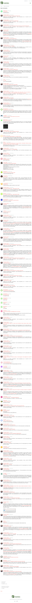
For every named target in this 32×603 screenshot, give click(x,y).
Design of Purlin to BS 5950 (7, 464)
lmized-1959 (5, 162)
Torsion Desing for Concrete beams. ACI (9, 38)
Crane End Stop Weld (6, 341)
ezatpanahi (5, 400)
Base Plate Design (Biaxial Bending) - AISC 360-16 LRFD (12, 136)
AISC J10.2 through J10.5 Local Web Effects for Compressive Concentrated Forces (16, 330)
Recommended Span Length (8, 377)
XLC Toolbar (5, 474)
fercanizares (5, 366)
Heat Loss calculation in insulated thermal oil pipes (11, 497)
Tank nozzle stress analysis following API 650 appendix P (12, 543)
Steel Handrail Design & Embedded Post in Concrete (11, 311)
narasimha (5, 310)
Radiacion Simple (6, 249)
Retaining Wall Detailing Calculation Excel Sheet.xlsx (11, 15)
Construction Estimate (7, 263)
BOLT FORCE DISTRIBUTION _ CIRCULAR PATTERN (11, 188)
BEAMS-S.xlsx (5, 56)
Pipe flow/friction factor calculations (9, 424)
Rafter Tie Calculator (6, 437)
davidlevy (4, 409)
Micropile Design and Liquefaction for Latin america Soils (12, 571)
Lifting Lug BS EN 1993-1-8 (7, 120)
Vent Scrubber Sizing (6, 51)
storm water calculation (7, 442)
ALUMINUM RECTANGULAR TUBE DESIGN (9, 163)
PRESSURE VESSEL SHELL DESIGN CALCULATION (10, 557)
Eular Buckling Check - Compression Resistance (11, 397)
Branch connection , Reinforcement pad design (11, 566)
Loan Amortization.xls (6, 211)
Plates (4, 303)
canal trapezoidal (6, 62)
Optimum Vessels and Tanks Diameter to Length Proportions (13, 270)
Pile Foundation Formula (7, 526)
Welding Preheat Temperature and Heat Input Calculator (12, 275)
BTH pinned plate (6, 294)
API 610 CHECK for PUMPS (7, 280)
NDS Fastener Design (6, 154)
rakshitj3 (4, 419)
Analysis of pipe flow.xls (7, 401)
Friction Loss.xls (5, 30)
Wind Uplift (5, 204)
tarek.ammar (5, 119)
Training (3, 588)
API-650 (4, 80)
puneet (4, 521)
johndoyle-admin (6, 14)
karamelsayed (5, 199)
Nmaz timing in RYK (6, 548)
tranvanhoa (5, 556)
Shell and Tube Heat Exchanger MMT (9, 172)
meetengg (5, 446)
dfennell (4, 193)
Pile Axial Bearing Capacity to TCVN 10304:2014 (10, 20)
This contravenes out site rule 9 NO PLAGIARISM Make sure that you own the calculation (17, 223)
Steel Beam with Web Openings (8, 98)
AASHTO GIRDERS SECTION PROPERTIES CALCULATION (12, 244)
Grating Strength (6, 447)
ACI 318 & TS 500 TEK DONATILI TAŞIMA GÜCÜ (10, 69)
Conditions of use (4, 583)
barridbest (5, 115)
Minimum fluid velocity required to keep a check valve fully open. (13, 405)
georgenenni (5, 293)
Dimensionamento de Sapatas (8, 451)
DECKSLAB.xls (5, 11)
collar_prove (5, 237)
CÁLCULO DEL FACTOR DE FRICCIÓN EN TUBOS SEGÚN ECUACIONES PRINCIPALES (16, 25)
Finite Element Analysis (5, 587)
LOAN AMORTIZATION (6, 229)
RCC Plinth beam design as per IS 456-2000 (10, 84)
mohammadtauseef (6, 361)
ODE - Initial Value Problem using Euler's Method (11, 131)
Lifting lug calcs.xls (6, 159)
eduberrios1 (5, 10)
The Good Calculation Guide (26, 41)
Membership (4, 581)
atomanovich (5, 175)
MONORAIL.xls (5, 176)
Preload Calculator (6, 410)
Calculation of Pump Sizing (7, 459)
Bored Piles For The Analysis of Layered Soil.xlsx (10, 200)
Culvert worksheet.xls (6, 318)
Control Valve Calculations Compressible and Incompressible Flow (14, 258)
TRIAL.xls (4, 502)
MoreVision (3, 582)
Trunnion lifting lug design (7, 362)
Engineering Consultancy (5, 586)
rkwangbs (4, 473)
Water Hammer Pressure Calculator (9, 429)
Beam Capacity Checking (7, 346)
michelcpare (5, 396)
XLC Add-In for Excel (6, 76)
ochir (4, 79)
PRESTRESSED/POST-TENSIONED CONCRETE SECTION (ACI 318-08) (14, 561)
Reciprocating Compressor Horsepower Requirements (12, 433)
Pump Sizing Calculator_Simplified (8, 46)
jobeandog (5, 560)
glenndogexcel (5, 108)
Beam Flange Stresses (6, 351)
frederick (4, 158)
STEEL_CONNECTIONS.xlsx (7, 420)
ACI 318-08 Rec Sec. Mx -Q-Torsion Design (10, 149)
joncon (4, 135)
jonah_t (4, 142)
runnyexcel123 (5, 183)
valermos (4, 210)
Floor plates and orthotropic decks (9, 492)
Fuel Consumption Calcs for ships (8, 415)
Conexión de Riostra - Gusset (8, 371)
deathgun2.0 (5, 171)
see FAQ (29, 99)
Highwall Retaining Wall (7, 538)
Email (1, 591)
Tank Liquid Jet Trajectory (7, 216)
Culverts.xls (5, 367)
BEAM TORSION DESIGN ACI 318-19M (9, 285)
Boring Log (5, 515)
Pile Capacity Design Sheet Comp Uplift (9, 533)
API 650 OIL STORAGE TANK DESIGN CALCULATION (11, 116)
